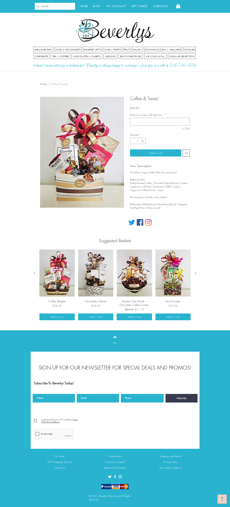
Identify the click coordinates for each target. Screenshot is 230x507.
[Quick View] (57, 273)
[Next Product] (195, 273)
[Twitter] (131, 222)
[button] (178, 5)
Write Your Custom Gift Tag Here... (148, 114)
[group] (115, 284)
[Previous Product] (34, 273)
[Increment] (143, 141)
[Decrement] (132, 141)
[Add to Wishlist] (186, 152)
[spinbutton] (138, 141)
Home (43, 84)
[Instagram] (148, 222)
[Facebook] (140, 222)
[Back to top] (115, 337)
